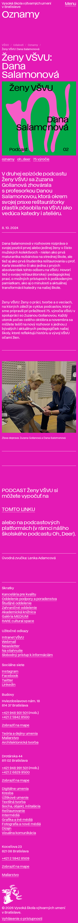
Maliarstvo (10, 738)
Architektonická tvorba (20, 742)
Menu (70, 4)
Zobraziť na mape (15, 725)
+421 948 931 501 (15, 712)
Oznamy (33, 45)
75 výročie (41, 159)
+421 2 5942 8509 (15, 858)
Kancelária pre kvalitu (19, 594)
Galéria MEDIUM (15, 616)
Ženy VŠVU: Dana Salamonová (20, 49)
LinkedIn (9, 684)
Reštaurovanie (13, 810)
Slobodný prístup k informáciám (27, 655)
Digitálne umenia (15, 788)
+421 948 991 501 (15, 768)
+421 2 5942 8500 (16, 717)
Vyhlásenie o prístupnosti (22, 918)
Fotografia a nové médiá (21, 824)
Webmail (9, 641)
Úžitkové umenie (15, 797)
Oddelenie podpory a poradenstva (29, 599)
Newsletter (11, 646)
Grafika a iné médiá (17, 819)
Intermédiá (11, 815)
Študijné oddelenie (17, 603)
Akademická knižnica (19, 612)
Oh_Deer (23, 159)
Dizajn (6, 828)
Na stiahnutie (12, 650)
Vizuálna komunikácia (19, 833)
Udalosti (18, 45)
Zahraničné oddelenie (19, 607)
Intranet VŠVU (13, 637)
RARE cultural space (18, 621)
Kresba (7, 793)
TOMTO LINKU (18, 509)
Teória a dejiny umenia (20, 733)
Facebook (10, 675)
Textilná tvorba (14, 802)
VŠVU (5, 45)
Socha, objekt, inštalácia (21, 806)
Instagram (10, 671)
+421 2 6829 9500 (16, 772)
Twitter (7, 680)
